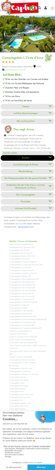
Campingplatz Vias (16, 400)
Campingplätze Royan (17, 377)
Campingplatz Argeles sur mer (20, 403)
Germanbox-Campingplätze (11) (20, 331)
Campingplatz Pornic (16, 391)
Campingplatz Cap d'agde (18, 386)
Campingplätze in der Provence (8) (21, 296)
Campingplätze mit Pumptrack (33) (21, 325)
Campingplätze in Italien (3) (19, 305)
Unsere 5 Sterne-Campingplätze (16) (22, 340)
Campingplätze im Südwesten (20, 371)
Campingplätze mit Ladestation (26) (22, 322)
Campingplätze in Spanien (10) (20, 314)
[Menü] (52, 8)
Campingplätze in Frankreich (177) (21, 299)
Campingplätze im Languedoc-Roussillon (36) (25, 265)
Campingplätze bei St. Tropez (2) (20, 253)
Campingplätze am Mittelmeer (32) (22, 247)
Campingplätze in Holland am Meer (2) (23, 302)
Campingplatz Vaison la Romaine (21, 394)
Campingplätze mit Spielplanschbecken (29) (25, 328)
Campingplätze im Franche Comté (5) (22, 262)
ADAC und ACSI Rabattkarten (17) (21, 244)
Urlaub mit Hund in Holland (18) (20, 357)
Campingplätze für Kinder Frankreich (22, 363)
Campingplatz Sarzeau (17, 409)
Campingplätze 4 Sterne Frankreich (22, 360)
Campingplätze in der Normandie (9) (22, 291)
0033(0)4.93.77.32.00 (15, 70)
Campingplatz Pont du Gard (19, 397)
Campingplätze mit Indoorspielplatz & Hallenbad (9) (28, 319)
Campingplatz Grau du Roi (19, 380)
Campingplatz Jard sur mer (19, 406)
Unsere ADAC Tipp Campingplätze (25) (23, 342)
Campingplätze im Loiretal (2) (20, 267)
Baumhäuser (14, 366)
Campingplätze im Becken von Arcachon (24, 374)
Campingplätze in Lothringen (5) (21, 311)
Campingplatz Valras (16, 383)
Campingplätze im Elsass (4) (19, 259)
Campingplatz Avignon (17, 389)
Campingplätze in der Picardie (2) (21, 293)
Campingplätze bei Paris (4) (19, 250)
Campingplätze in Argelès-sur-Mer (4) (22, 273)
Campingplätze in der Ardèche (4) (21, 282)
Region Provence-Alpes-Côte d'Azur (17, 67)
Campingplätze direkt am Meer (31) (22, 256)
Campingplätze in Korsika (18, 308)
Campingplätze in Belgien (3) (19, 276)
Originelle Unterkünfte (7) (18, 334)
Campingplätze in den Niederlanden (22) (24, 279)
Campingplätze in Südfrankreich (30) (22, 316)
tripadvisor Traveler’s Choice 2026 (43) (23, 337)
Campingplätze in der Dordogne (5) (22, 288)
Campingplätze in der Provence (20, 368)
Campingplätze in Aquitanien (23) (21, 270)
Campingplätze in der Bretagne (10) (22, 285)
